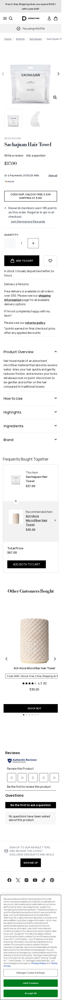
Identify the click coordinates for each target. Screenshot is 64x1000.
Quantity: (11, 234)
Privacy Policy (38, 963)
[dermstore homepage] (30, 18)
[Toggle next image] (58, 74)
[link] (49, 18)
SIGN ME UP (30, 862)
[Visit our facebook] (9, 880)
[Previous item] (6, 659)
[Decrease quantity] (9, 243)
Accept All (30, 993)
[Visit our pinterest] (52, 880)
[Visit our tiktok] (43, 880)
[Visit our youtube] (35, 880)
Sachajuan (35, 39)
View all (52, 175)
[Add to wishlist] (50, 260)
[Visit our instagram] (26, 880)
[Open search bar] (11, 18)
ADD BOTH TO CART (26, 564)
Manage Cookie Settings (31, 972)
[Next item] (55, 659)
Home (8, 39)
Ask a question (36, 155)
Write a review (13, 155)
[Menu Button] (4, 18)
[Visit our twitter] (18, 880)
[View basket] (55, 18)
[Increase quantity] (33, 243)
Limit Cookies (30, 983)
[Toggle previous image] (3, 74)
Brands (20, 39)
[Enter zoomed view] (54, 97)
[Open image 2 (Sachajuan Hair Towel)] (35, 118)
